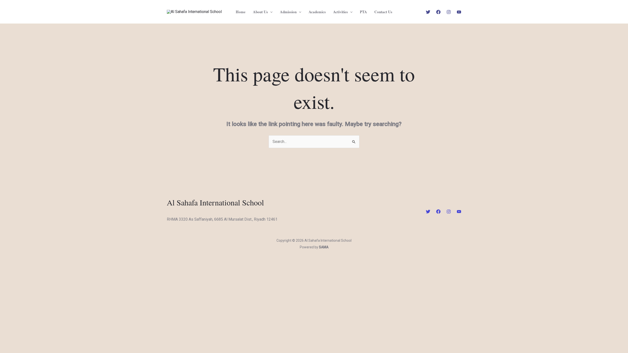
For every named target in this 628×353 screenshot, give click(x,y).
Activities (340, 11)
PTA (363, 11)
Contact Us (383, 11)
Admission (288, 11)
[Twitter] (428, 12)
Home (241, 11)
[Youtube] (459, 12)
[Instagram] (448, 12)
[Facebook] (438, 12)
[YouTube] (459, 211)
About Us (260, 11)
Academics (317, 11)
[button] (270, 12)
